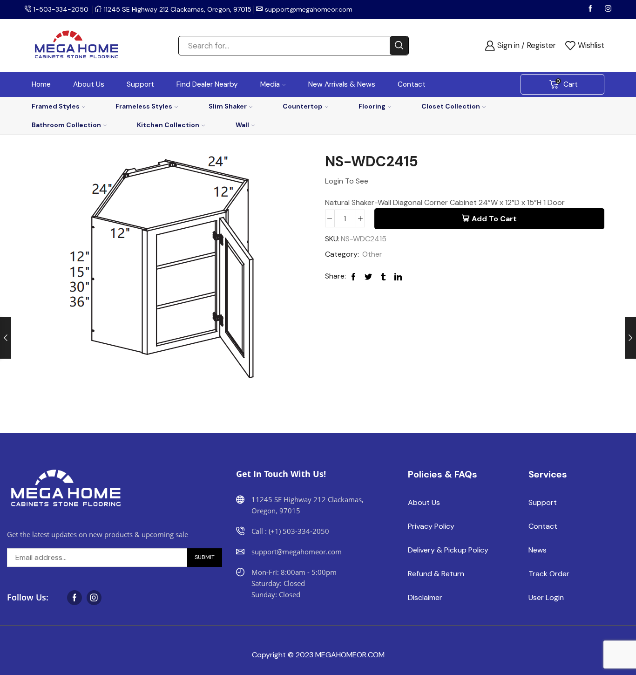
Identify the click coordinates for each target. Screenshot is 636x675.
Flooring (372, 106)
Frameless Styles (143, 106)
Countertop (303, 106)
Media (270, 84)
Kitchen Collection (168, 125)
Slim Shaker (228, 106)
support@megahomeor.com (308, 9)
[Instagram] (608, 9)
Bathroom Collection (66, 125)
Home (41, 84)
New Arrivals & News (341, 84)
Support (140, 84)
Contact (412, 84)
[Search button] (399, 45)
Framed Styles (56, 106)
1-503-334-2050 (61, 9)
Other (372, 254)
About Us (88, 84)
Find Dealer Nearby (207, 84)
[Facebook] (591, 9)
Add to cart (494, 219)
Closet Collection (450, 106)
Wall (242, 125)
